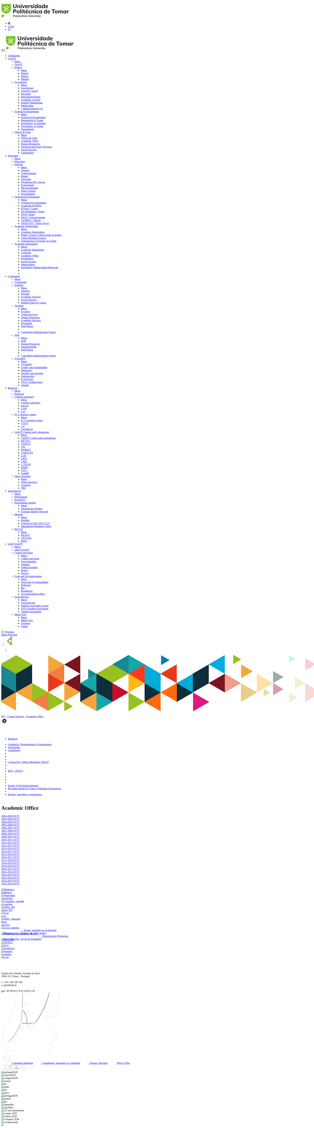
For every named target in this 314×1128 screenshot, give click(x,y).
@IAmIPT (20, 358)
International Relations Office (36, 526)
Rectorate (26, 93)
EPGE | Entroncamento (33, 217)
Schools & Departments (26, 111)
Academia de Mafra (31, 205)
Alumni (25, 385)
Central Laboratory (24, 396)
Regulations (27, 258)
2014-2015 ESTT (10, 851)
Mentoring (26, 370)
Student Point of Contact (33, 302)
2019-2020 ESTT (10, 866)
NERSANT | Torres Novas (35, 223)
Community (14, 276)
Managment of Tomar (32, 120)
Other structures (22, 476)
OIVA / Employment (31, 382)
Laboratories (27, 152)
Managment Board (30, 96)
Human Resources (30, 143)
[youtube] (16, 1069)
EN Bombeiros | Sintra (32, 211)
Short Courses (28, 191)
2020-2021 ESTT (10, 869)
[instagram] (10, 1069)
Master (24, 176)
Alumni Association (31, 611)
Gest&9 (25, 473)
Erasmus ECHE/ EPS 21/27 (35, 523)
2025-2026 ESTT (10, 883)
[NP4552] (7, 942)
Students (18, 285)
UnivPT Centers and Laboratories (31, 432)
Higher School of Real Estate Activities (41, 235)
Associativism (21, 596)
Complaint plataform (22, 1063)
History (18, 67)
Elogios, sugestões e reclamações (25, 794)
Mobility (18, 514)
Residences (27, 591)
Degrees (18, 164)
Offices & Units (22, 132)
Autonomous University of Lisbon (38, 241)
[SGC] (5, 945)
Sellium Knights (29, 567)
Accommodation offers (33, 594)
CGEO (24, 423)
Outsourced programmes (27, 196)
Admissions (14, 55)
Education (13, 155)
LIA (23, 411)
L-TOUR (26, 464)
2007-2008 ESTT (10, 830)
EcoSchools (27, 379)
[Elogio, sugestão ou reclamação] (10, 927)
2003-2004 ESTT (10, 819)
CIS (23, 446)
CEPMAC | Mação (31, 220)
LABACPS (27, 452)
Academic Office (30, 141)
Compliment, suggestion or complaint (60, 1063)
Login (11, 26)
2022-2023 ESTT (10, 874)
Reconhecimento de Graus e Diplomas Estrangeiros (34, 788)
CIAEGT (26, 444)
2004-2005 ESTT (10, 821)
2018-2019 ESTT (10, 863)
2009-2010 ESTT (10, 836)
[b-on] (5, 957)
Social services (28, 261)
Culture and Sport (23, 552)
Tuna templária (28, 561)
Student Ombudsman (32, 102)
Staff (16, 335)
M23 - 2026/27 (15, 770)
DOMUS (26, 449)
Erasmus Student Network (34, 511)
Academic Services (31, 296)
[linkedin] (23, 1069)
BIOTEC (26, 441)
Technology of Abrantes (33, 123)
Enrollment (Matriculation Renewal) (39, 267)
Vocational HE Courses (33, 182)
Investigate (26, 323)
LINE (24, 461)
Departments (27, 129)
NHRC (24, 467)
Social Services (29, 149)
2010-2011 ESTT (10, 839)
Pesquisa (9, 631)
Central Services (29, 314)
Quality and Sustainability (34, 367)
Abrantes (25, 623)
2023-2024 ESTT (10, 877)
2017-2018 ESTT (10, 860)
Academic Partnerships (26, 226)
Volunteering (27, 376)
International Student (25, 502)
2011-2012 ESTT (10, 842)
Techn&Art (27, 429)
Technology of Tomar (32, 126)
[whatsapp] (35, 1069)
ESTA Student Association (34, 608)
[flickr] (29, 1069)
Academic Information (26, 243)
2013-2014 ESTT (10, 848)
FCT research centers (25, 414)
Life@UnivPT (15, 544)
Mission (25, 79)
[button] (2, 1125)
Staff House (27, 326)
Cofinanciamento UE (32, 108)
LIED (24, 458)
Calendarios (14, 750)
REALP (18, 529)
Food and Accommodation (28, 576)
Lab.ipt (24, 405)
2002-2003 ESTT (10, 816)
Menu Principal (9, 634)
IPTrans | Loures (29, 208)
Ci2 (23, 426)
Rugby (24, 570)
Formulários (14, 747)
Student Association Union (35, 605)
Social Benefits (28, 346)
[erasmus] (6, 951)
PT (9, 29)
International (14, 491)
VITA (24, 470)
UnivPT (12, 58)
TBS (23, 488)
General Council (29, 91)
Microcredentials (29, 188)
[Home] (35, 18)
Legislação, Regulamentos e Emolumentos (30, 744)
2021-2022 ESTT (10, 871)
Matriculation (28, 264)
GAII (23, 408)
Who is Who (123, 1063)
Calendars (26, 252)
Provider (25, 293)
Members (12, 738)
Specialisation (28, 193)
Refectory (26, 585)
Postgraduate (27, 185)
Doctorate (26, 179)
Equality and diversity (32, 373)
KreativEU (20, 499)
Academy (26, 485)
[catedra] (6, 954)
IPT (3, 50)
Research (12, 388)
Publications (27, 105)
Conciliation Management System (38, 332)
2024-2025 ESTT (10, 880)
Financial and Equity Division (36, 146)
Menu (17, 61)
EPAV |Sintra (28, 214)
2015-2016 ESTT (10, 854)
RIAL (24, 541)
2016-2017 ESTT (10, 857)
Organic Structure (98, 1063)
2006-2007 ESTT (10, 827)
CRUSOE (26, 538)
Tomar (24, 626)
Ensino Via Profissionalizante (23, 785)
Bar (23, 588)
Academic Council (30, 99)
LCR (23, 455)
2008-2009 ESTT (10, 833)
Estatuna (25, 564)
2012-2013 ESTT (10, 845)
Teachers (19, 305)
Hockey (25, 573)
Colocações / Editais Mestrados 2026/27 (28, 762)
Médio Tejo (20, 614)
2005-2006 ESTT (10, 824)
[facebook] (4, 1069)
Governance (20, 82)
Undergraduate (28, 173)
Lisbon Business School (33, 238)
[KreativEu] (8, 948)
